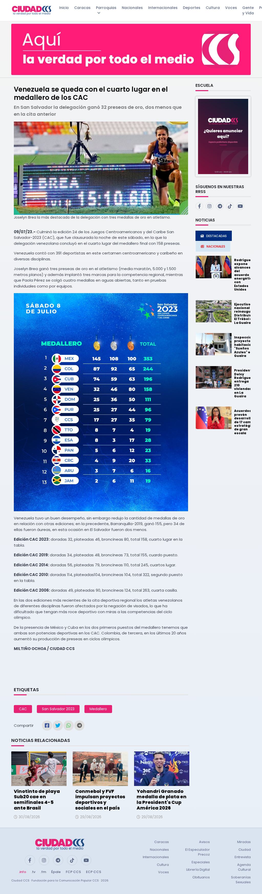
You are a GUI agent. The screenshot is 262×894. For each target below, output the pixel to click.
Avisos (204, 841)
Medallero (98, 708)
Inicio (64, 7)
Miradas (244, 841)
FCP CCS (73, 871)
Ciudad (244, 849)
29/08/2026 (90, 816)
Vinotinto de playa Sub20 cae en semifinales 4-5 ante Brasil (37, 799)
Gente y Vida (248, 10)
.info (22, 871)
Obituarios (201, 877)
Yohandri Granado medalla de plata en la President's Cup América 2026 (162, 799)
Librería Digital (198, 869)
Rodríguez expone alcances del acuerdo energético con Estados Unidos (244, 275)
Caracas (82, 7)
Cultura (213, 7)
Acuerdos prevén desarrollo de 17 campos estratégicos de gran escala (245, 422)
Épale (56, 871)
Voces (231, 7)
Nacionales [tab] (215, 246)
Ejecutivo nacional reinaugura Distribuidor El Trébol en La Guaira (245, 313)
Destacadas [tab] (216, 236)
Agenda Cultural (244, 867)
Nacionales (132, 7)
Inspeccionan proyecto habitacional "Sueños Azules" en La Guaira (246, 346)
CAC (23, 708)
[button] (223, 136)
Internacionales (163, 7)
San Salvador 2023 (58, 708)
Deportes (191, 7)
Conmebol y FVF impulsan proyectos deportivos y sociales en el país (100, 799)
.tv (33, 871)
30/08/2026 (29, 816)
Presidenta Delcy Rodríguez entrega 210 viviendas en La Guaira (244, 383)
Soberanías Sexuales (241, 880)
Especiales (201, 862)
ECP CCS (93, 871)
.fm (43, 871)
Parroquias (106, 7)
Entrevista (243, 857)
